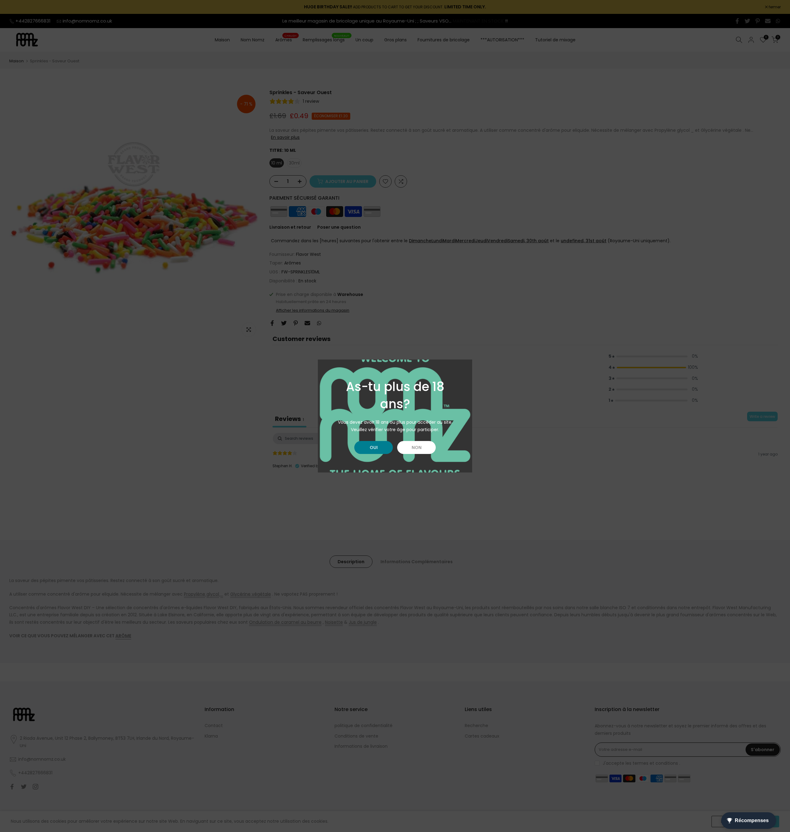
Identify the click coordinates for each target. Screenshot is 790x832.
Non (417, 447)
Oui (374, 447)
